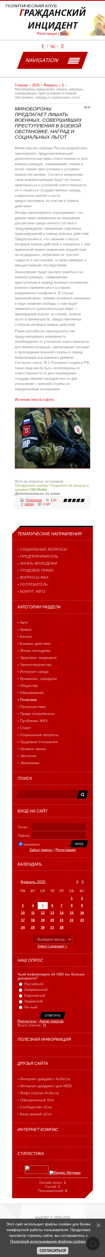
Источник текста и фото (34, 400)
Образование (32, 692)
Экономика (29, 763)
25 (33, 927)
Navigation (41, 60)
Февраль (51, 85)
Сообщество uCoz (36, 1107)
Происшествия (33, 706)
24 (23, 927)
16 (82, 913)
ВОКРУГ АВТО (32, 591)
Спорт (25, 728)
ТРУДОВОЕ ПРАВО (37, 570)
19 (43, 920)
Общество (29, 685)
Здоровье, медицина (38, 657)
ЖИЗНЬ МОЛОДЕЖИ (38, 563)
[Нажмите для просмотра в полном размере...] (52, 438)
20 (52, 920)
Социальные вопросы (39, 735)
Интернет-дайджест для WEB (46, 1086)
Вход (64, 34)
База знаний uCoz (36, 1114)
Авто (24, 622)
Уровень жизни (33, 749)
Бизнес (26, 636)
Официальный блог (37, 1100)
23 (82, 920)
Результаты (27, 1021)
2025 (36, 85)
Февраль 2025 (33, 882)
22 (72, 920)
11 (33, 913)
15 (72, 913)
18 (33, 920)
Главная (21, 85)
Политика (34, 500)
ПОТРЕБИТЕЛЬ (34, 584)
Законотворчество (36, 664)
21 (62, 920)
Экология (28, 756)
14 (62, 913)
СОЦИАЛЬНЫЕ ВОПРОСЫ (43, 549)
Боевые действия (35, 643)
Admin (29, 504)
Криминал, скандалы (38, 678)
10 (23, 913)
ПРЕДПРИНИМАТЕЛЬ (39, 556)
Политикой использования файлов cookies (48, 1241)
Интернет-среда (34, 671)
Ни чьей (30, 1007)
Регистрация (47, 34)
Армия (26, 629)
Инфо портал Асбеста (39, 1093)
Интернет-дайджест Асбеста (45, 1079)
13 (52, 913)
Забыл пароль (40, 850)
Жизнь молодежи (35, 650)
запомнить (31, 844)
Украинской (33, 1001)
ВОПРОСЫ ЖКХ (34, 577)
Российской (33, 984)
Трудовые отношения (39, 742)
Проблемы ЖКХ (34, 721)
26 (43, 927)
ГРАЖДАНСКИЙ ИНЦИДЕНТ (52, 19)
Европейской (34, 996)
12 (43, 913)
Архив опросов (51, 1021)
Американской (35, 990)
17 (23, 920)
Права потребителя (37, 713)
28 (62, 927)
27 (52, 927)
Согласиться (53, 1251)
